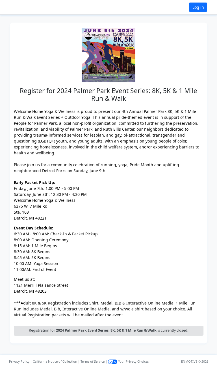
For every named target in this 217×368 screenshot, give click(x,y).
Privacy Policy (19, 361)
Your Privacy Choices (133, 361)
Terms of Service (93, 361)
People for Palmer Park (35, 123)
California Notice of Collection (55, 361)
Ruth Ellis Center (118, 129)
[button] (23, 7)
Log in (198, 7)
